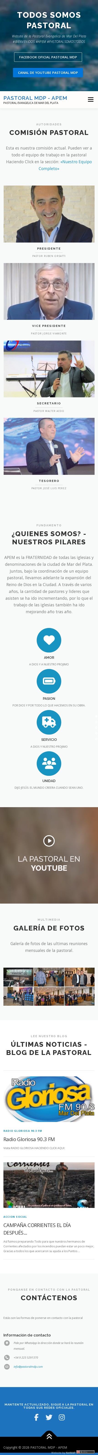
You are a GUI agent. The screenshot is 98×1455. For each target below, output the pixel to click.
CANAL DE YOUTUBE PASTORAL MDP (48, 72)
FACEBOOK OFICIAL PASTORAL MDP (48, 57)
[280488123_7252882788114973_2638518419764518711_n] (18, 996)
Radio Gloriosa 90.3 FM (22, 1130)
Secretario (49, 403)
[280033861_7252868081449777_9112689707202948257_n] (79, 977)
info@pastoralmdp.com (28, 1367)
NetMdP (71, 1452)
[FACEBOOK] (36, 1417)
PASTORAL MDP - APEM (35, 98)
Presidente (49, 248)
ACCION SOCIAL (15, 1216)
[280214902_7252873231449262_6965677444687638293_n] (49, 977)
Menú (90, 100)
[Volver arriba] (49, 1437)
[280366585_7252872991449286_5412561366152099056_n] (79, 996)
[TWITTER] (49, 1417)
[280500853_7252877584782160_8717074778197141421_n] (49, 996)
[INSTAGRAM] (61, 1417)
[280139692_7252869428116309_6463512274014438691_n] (18, 977)
